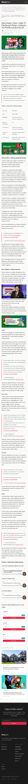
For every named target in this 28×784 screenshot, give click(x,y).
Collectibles (18, 747)
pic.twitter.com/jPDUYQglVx (10, 374)
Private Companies (19, 754)
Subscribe (14, 723)
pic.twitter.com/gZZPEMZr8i (10, 479)
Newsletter (4, 749)
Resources (7, 15)
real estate (21, 57)
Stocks (16, 761)
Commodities (18, 749)
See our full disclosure (9, 11)
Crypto (16, 751)
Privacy (3, 779)
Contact (4, 769)
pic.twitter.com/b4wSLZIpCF (10, 430)
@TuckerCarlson (12, 533)
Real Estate (17, 758)
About (3, 766)
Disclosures (14, 779)
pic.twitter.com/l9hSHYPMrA (10, 237)
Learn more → (14, 617)
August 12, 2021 (19, 544)
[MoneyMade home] (6, 2)
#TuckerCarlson (16, 235)
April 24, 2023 (21, 240)
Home (3, 15)
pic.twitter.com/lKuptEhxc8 (10, 539)
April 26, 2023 (19, 379)
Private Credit (18, 756)
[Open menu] (25, 2)
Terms (8, 779)
